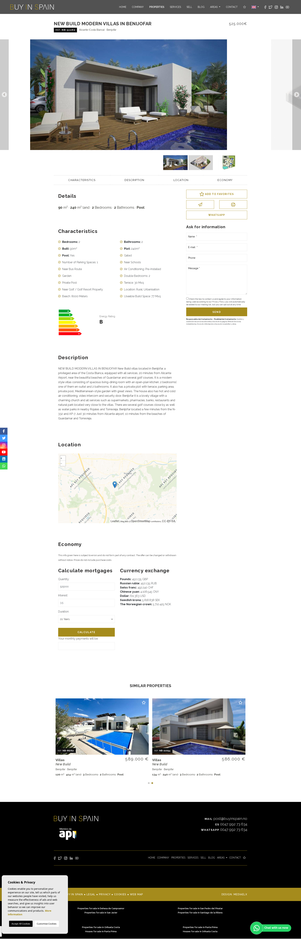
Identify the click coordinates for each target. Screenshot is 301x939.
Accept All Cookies (20, 923)
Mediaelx (240, 894)
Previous (4, 94)
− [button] (61, 463)
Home (122, 7)
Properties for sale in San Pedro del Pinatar (200, 908)
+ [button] (61, 458)
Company (138, 7)
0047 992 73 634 (231, 824)
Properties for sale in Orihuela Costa (101, 927)
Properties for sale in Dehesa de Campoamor (101, 908)
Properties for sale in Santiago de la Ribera (200, 912)
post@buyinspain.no (226, 818)
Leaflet (115, 521)
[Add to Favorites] (144, 703)
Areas (214, 7)
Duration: (63, 611)
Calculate (87, 632)
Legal (91, 894)
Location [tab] (181, 180)
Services (175, 7)
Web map (136, 894)
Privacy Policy (218, 302)
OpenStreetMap (140, 521)
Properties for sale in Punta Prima (200, 927)
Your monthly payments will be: (78, 638)
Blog (201, 7)
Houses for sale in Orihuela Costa (200, 931)
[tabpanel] (102, 737)
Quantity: (63, 579)
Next (296, 94)
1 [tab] (149, 783)
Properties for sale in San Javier (100, 912)
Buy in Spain (32, 7)
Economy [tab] (225, 180)
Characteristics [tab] (82, 180)
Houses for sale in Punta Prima (101, 931)
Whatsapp (216, 215)
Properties (156, 7)
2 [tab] (152, 783)
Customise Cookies (46, 923)
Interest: (63, 595)
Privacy (105, 894)
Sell (189, 7)
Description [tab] (134, 180)
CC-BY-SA (168, 521)
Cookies (120, 894)
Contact (232, 7)
